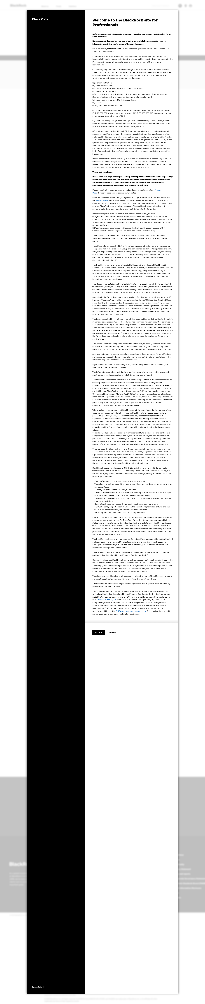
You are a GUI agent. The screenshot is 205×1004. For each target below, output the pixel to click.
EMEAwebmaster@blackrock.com (131, 611)
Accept (98, 632)
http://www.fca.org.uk (106, 600)
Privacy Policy (102, 201)
